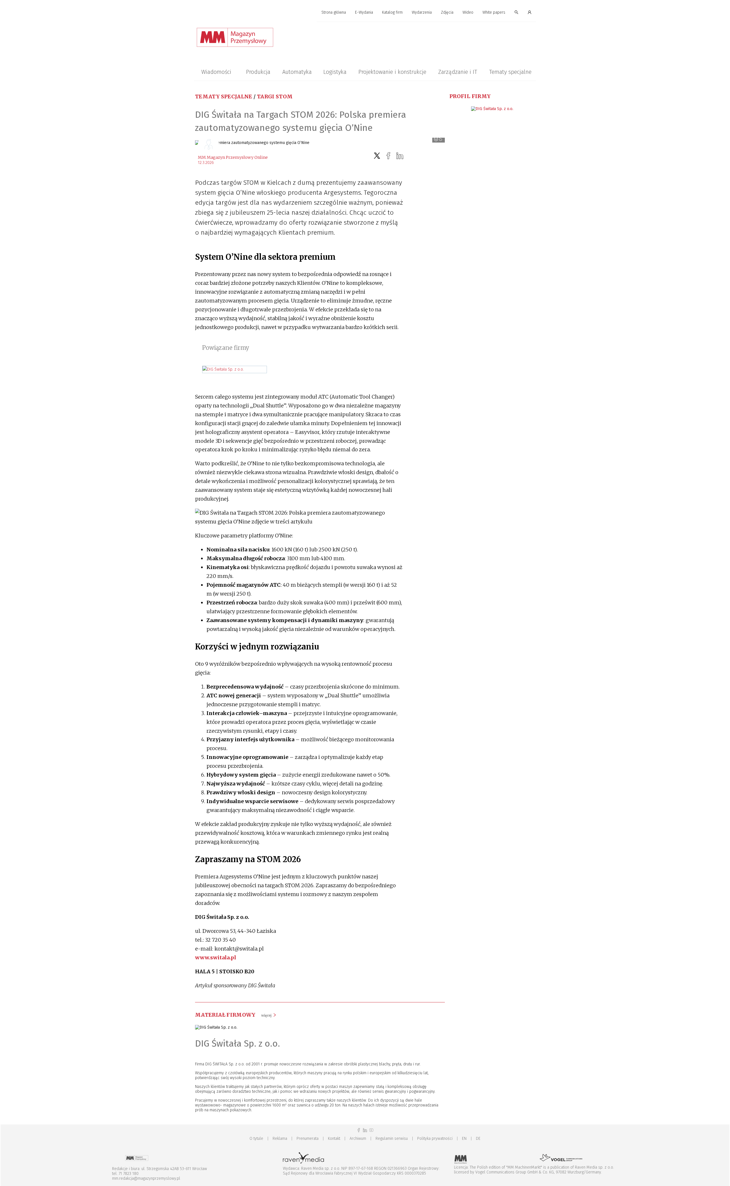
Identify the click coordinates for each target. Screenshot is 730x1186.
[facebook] (388, 155)
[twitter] (377, 155)
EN (464, 1138)
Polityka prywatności (435, 1138)
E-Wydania (364, 12)
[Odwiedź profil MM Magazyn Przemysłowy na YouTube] (371, 1130)
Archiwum (358, 1138)
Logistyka (334, 71)
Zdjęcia (447, 12)
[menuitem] (333, 12)
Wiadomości (216, 71)
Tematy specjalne (510, 71)
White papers (493, 12)
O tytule (256, 1138)
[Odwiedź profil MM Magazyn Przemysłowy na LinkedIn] (365, 1130)
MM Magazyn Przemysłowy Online (233, 157)
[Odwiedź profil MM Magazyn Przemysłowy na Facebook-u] (359, 1130)
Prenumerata (308, 1138)
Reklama (280, 1138)
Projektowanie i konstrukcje (392, 71)
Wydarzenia (422, 12)
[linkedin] (399, 155)
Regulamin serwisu (392, 1138)
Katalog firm (392, 12)
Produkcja (258, 71)
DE (478, 1138)
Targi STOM (275, 96)
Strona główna (333, 12)
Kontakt (334, 1138)
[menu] (365, 12)
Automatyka (297, 71)
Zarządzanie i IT (457, 71)
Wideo (468, 12)
